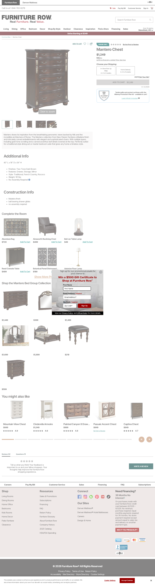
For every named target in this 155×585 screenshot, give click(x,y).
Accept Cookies (127, 580)
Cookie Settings (110, 580)
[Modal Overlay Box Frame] (77, 292)
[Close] (151, 580)
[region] (77, 580)
